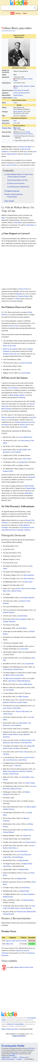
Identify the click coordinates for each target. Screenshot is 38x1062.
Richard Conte (21, 911)
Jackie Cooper (7, 714)
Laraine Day (27, 835)
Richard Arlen (18, 669)
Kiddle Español (6, 1057)
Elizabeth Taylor (13, 908)
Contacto (19, 1059)
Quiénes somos (23, 1057)
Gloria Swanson (18, 111)
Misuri (25, 79)
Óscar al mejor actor (12, 941)
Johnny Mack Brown (25, 437)
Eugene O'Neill (8, 471)
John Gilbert (10, 690)
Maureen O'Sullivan (19, 771)
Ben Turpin (28, 582)
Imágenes (18, 13)
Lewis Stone (24, 649)
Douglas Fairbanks (28, 597)
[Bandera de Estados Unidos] (14, 79)
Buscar (35, 8)
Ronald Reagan (18, 857)
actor (34, 151)
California (26, 86)
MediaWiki (12, 1055)
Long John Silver (11, 165)
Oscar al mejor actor (7, 417)
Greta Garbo (23, 450)
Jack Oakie (20, 675)
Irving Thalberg (13, 388)
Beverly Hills (19, 86)
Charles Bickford (8, 832)
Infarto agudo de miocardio (21, 90)
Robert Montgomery (23, 681)
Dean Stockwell (29, 894)
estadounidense (12, 154)
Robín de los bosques (10, 349)
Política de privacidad (8, 1059)
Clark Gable (17, 708)
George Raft (23, 462)
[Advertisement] (19, 20)
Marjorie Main (31, 488)
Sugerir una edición (18, 1036)
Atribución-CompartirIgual (15, 1024)
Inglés (15, 98)
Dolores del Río (31, 842)
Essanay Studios (23, 296)
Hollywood (21, 397)
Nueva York (23, 289)
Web (12, 13)
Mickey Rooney (16, 789)
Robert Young (17, 734)
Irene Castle (32, 588)
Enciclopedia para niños (8, 31)
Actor (15, 120)
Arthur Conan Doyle (9, 346)
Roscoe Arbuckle (26, 363)
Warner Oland (16, 591)
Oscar (26, 154)
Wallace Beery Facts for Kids (23, 967)
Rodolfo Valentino (9, 612)
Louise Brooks (25, 373)
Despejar (31, 7)
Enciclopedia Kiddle (13, 1045)
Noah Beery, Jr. (31, 225)
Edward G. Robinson (10, 702)
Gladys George (28, 900)
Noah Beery (18, 222)
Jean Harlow (25, 440)
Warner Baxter (31, 807)
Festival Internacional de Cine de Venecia (23, 133)
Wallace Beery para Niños (10, 1029)
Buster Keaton (22, 702)
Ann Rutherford (22, 851)
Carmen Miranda (25, 908)
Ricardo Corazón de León (11, 354)
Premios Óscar (7, 128)
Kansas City (23, 147)
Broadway (19, 294)
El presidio (17, 678)
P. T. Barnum (16, 765)
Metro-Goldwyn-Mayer (17, 395)
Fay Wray (24, 427)
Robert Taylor (14, 774)
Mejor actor (17, 128)
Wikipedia (15, 1054)
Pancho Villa (13, 326)
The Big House (8, 678)
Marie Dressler (6, 409)
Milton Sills (6, 591)
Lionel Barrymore (26, 742)
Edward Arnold (8, 897)
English (25, 13)
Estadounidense (18, 95)
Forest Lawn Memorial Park (21, 93)
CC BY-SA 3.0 (31, 1048)
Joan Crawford (16, 452)
